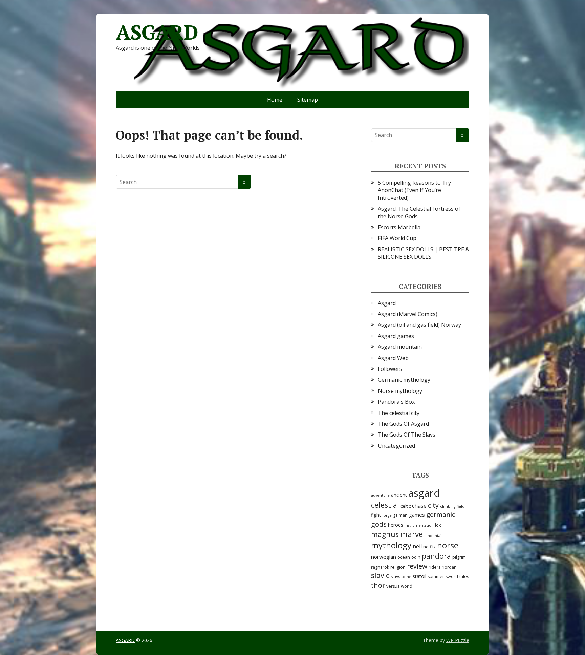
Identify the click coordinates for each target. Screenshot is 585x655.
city (433, 505)
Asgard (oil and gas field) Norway (419, 325)
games (417, 514)
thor (378, 585)
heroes (395, 525)
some (406, 576)
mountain (435, 535)
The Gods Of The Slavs (406, 434)
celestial (385, 505)
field (460, 506)
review (417, 566)
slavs (395, 576)
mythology (391, 545)
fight (376, 515)
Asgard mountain (400, 347)
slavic (380, 575)
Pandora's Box (396, 401)
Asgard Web (393, 358)
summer (436, 576)
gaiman (400, 515)
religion (398, 567)
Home (274, 99)
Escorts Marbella (399, 227)
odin (415, 557)
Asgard (387, 303)
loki (438, 525)
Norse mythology (400, 391)
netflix (429, 547)
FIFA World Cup (397, 238)
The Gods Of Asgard (403, 423)
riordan (449, 567)
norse (447, 545)
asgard (424, 493)
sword (452, 576)
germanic (440, 514)
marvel (412, 534)
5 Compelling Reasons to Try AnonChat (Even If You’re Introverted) (414, 190)
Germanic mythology (404, 379)
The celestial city (398, 413)
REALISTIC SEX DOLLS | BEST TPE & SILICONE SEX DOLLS (423, 253)
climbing (447, 506)
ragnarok (380, 567)
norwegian (383, 556)
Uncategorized (396, 445)
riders (434, 567)
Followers (390, 369)
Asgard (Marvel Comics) (407, 314)
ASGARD (157, 32)
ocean (403, 557)
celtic (405, 506)
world (406, 586)
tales (464, 576)
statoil (419, 576)
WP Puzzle (457, 640)
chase (419, 505)
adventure (380, 495)
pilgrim (459, 557)
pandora (436, 556)
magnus (385, 534)
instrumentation (419, 525)
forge (387, 515)
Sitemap (307, 99)
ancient (399, 495)
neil (417, 546)
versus (392, 586)
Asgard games (396, 336)
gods (379, 524)
